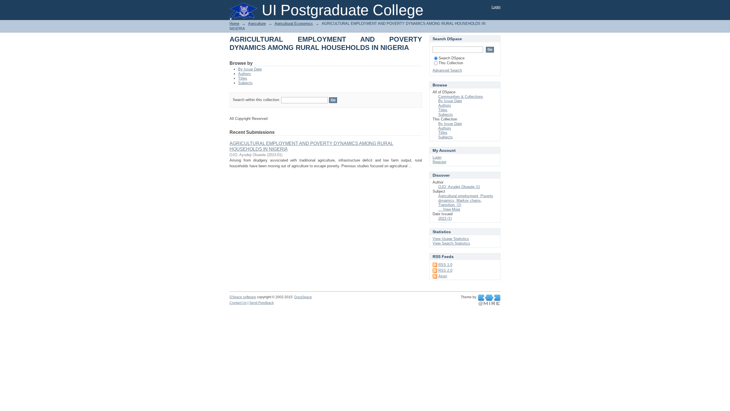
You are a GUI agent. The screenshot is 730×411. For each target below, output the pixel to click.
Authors (244, 74)
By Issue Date (250, 69)
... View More (449, 209)
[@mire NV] (489, 300)
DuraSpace (303, 297)
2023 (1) (445, 218)
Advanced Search (447, 70)
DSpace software (243, 297)
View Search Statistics (451, 243)
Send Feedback (261, 303)
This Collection (451, 63)
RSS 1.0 (445, 265)
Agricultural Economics (294, 23)
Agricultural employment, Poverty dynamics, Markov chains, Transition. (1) (465, 200)
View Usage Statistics (451, 239)
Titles (242, 78)
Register (439, 162)
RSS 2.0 (445, 270)
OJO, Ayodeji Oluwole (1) (459, 187)
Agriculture (257, 23)
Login (496, 7)
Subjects (245, 83)
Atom (442, 276)
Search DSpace (452, 58)
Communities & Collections (460, 96)
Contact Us (238, 303)
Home (234, 23)
